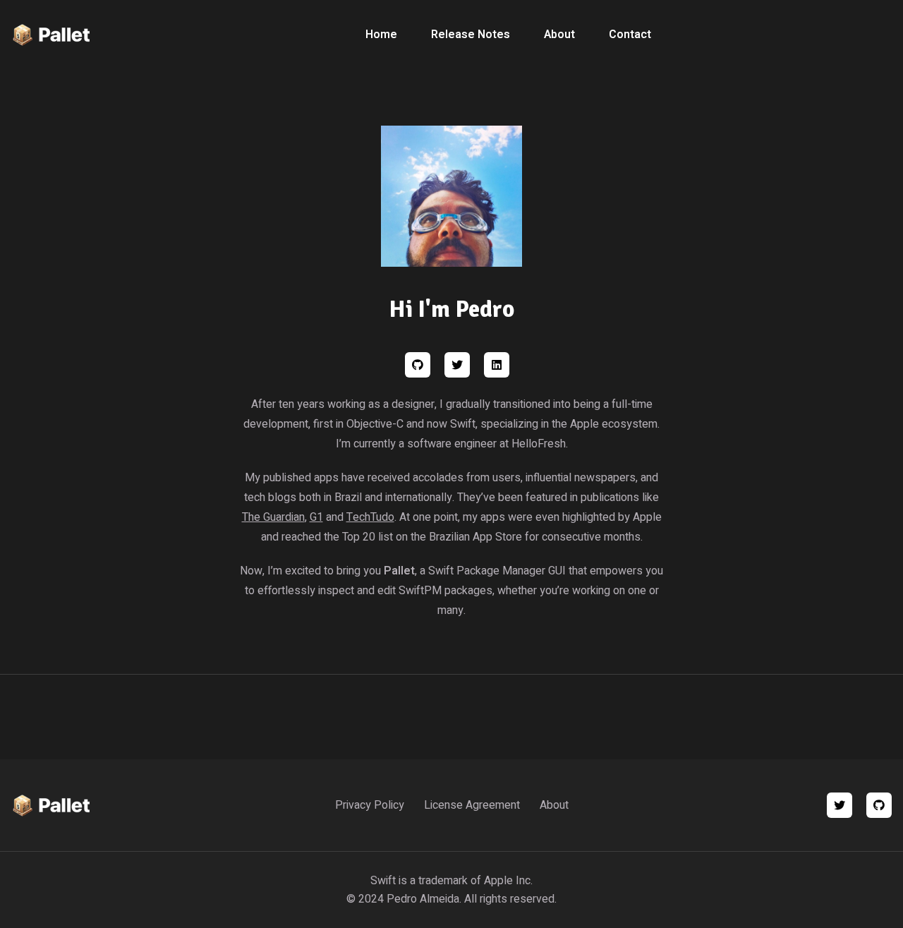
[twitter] (839, 805)
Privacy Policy (369, 805)
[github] (879, 805)
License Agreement (472, 805)
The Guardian (273, 517)
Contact (630, 34)
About (559, 34)
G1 (316, 517)
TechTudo (370, 517)
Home (381, 34)
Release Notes (470, 34)
